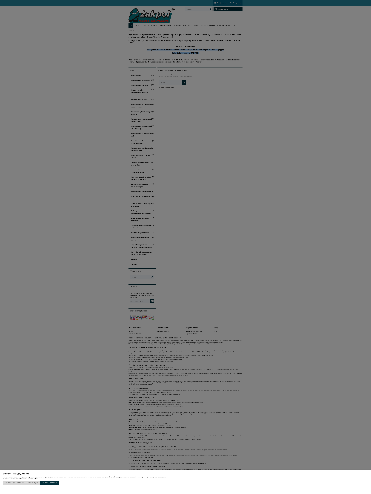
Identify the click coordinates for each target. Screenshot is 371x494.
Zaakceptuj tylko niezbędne (14, 483)
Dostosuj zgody (32, 483)
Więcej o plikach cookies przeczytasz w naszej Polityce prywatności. (21, 478)
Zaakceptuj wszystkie (49, 483)
